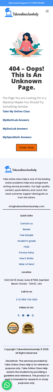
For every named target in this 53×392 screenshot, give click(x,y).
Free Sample (26, 235)
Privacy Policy (26, 252)
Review (26, 229)
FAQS (26, 246)
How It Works (26, 258)
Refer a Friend (26, 264)
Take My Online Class (16, 111)
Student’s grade (27, 240)
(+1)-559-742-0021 (37, 3)
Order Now (26, 147)
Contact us (26, 223)
